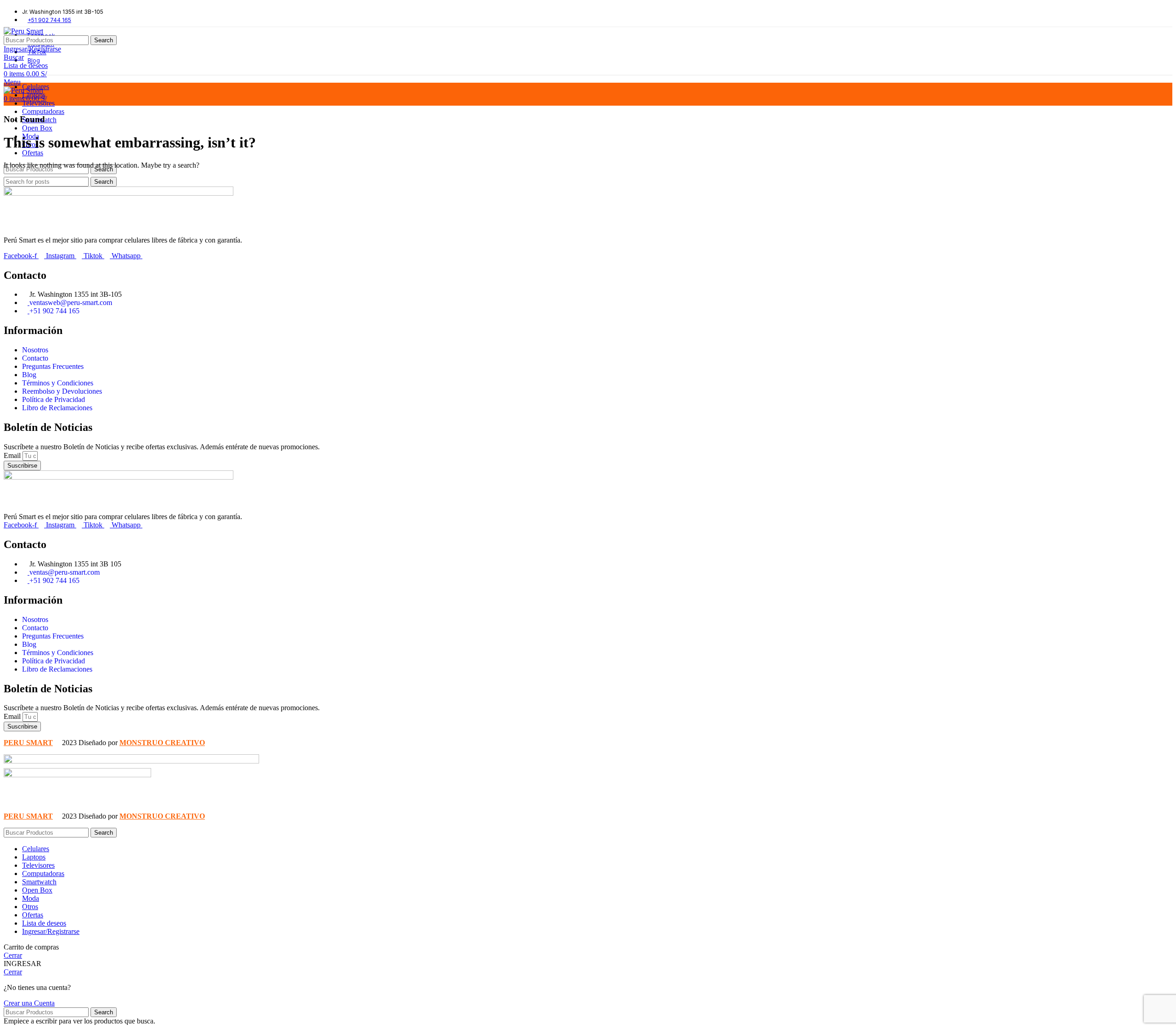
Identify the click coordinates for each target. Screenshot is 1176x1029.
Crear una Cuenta (29, 1003)
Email (13, 455)
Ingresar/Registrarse (50, 931)
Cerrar (13, 955)
